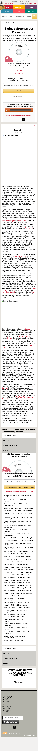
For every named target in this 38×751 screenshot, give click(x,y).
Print (34, 125)
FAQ (19, 11)
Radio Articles (6, 712)
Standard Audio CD (10, 445)
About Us (5, 699)
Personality (11, 23)
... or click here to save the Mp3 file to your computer (19, 115)
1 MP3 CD (19, 70)
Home (7, 7)
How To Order (6, 708)
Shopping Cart (6, 697)
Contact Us (5, 701)
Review (5, 450)
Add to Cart (18, 91)
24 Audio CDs (19, 73)
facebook (14, 119)
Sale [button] (31, 7)
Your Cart (31, 11)
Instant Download (9, 435)
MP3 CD (6, 440)
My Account (9, 3)
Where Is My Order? (8, 696)
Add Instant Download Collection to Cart (20, 487)
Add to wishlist (17, 96)
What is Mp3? (6, 706)
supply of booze (24, 336)
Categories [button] (19, 7)
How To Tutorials (7, 710)
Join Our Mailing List (10, 722)
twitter (19, 119)
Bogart (27, 329)
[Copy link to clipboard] (23, 119)
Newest (7, 11)
